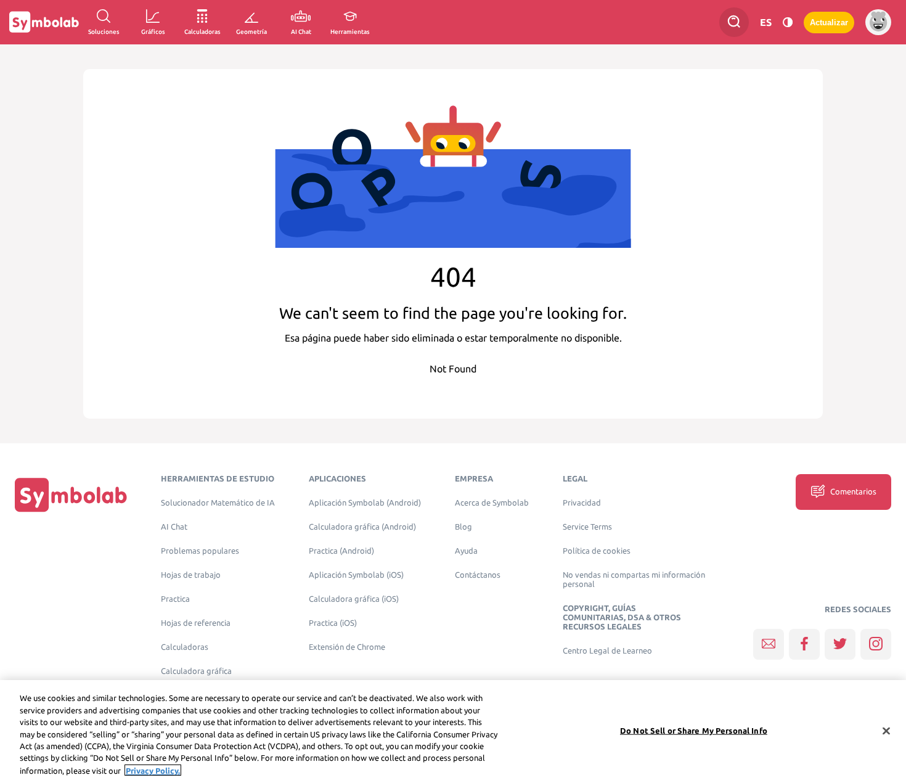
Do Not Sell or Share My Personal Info (693, 730)
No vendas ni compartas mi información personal (634, 579)
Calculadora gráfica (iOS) (354, 599)
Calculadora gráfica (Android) (362, 526)
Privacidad (582, 502)
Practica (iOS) (333, 623)
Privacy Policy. (153, 770)
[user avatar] (878, 22)
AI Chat (174, 526)
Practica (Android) (341, 550)
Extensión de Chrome (347, 647)
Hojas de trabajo (191, 575)
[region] (453, 731)
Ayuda (466, 550)
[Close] (886, 730)
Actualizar (829, 22)
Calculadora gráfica (196, 671)
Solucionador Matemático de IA (218, 502)
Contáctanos (477, 575)
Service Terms (587, 526)
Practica (175, 599)
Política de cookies (597, 550)
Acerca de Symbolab (492, 502)
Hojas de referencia (196, 623)
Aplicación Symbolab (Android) (365, 502)
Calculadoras (184, 647)
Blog (463, 526)
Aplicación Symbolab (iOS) (356, 575)
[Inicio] (71, 494)
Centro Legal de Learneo (607, 650)
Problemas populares (200, 550)
